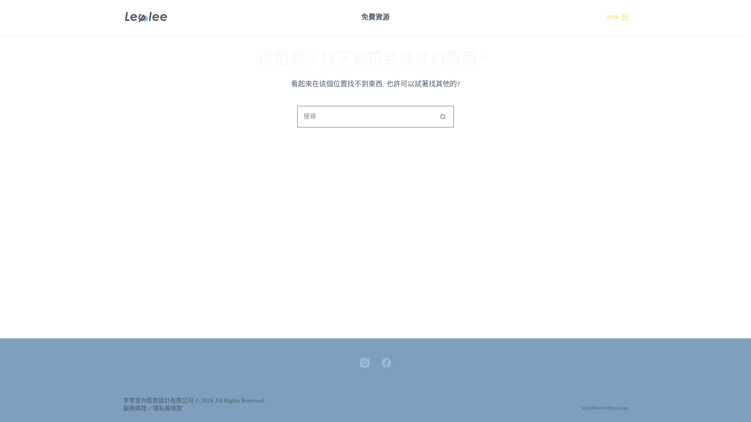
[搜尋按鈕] (443, 116)
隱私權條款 (167, 408)
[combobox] (365, 116)
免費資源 (375, 17)
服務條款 (135, 408)
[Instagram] (365, 363)
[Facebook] (386, 363)
